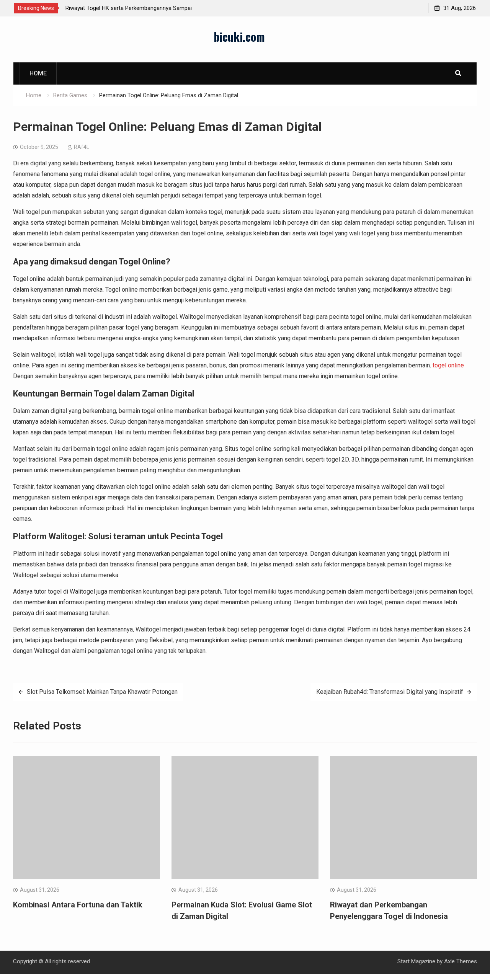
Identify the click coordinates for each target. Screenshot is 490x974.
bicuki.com (239, 36)
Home (38, 73)
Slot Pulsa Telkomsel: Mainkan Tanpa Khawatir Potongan (102, 691)
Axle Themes (460, 961)
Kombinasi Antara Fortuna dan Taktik (77, 904)
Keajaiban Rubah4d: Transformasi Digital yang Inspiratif (389, 691)
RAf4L (81, 147)
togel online (448, 365)
